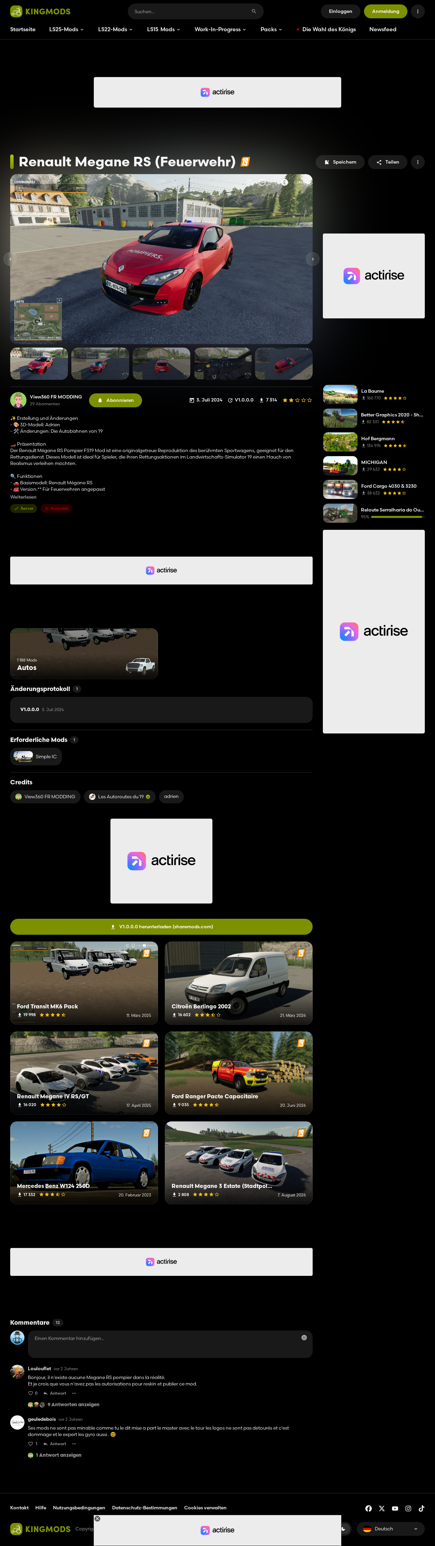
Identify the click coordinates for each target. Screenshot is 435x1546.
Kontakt (19, 1508)
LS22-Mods (112, 29)
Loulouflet (39, 1369)
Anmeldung (385, 11)
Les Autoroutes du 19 (121, 797)
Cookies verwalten (205, 1508)
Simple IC (46, 756)
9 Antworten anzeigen (74, 1405)
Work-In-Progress (218, 29)
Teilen (392, 162)
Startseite (23, 29)
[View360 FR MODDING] (18, 400)
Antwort (58, 1393)
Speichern (344, 162)
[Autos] (140, 666)
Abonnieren (120, 400)
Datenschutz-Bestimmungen (144, 1508)
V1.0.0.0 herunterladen (166, 927)
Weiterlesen (23, 497)
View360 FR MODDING (56, 397)
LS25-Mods (63, 29)
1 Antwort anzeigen (59, 1455)
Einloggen (340, 11)
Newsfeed (383, 29)
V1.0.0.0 (42, 709)
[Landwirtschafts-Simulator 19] (245, 161)
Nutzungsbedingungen (79, 1508)
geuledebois (42, 1419)
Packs (269, 29)
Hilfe (40, 1508)
